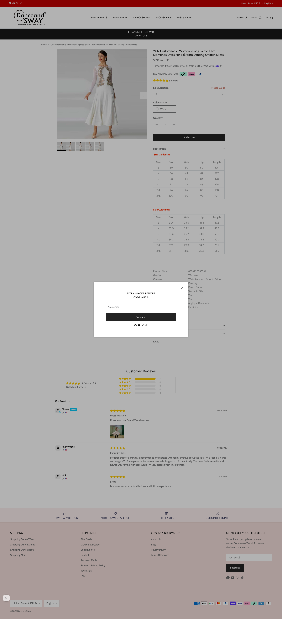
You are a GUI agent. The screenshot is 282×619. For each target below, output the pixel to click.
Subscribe (141, 317)
